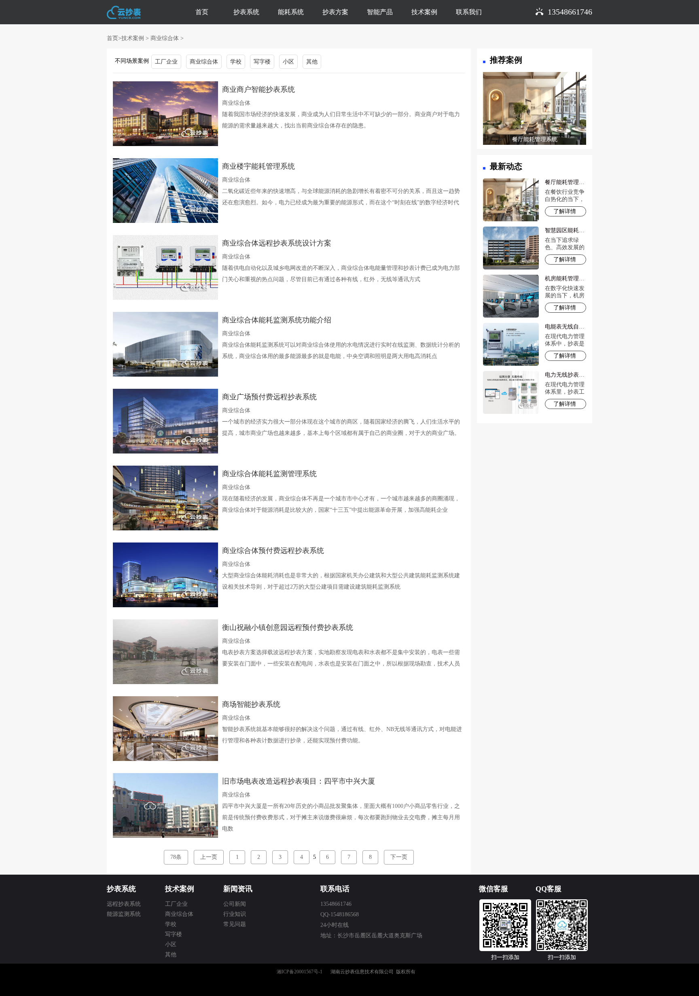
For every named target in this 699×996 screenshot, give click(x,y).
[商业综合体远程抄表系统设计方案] (165, 267)
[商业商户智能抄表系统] (165, 113)
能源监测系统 (124, 914)
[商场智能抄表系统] (165, 728)
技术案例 (424, 11)
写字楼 (262, 62)
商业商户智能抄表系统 (258, 89)
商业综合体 (164, 38)
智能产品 (380, 11)
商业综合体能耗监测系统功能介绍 (276, 320)
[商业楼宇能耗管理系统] (165, 190)
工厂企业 (166, 62)
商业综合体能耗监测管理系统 (269, 474)
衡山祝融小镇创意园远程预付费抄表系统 (287, 627)
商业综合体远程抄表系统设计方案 (276, 243)
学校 (235, 62)
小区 (288, 62)
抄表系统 (246, 11)
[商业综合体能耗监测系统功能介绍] (165, 344)
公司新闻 (234, 904)
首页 (201, 11)
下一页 (398, 857)
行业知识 (234, 914)
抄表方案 (335, 11)
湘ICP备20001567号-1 (299, 972)
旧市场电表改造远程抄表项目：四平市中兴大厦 (298, 781)
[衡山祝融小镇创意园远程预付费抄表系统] (165, 651)
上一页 (208, 857)
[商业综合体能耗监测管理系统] (165, 497)
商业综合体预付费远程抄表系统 (273, 551)
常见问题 (234, 924)
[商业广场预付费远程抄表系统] (165, 420)
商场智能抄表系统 (251, 704)
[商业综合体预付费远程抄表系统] (165, 574)
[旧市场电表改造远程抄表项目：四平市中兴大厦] (165, 805)
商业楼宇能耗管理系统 (258, 166)
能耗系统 (291, 11)
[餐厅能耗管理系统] (534, 110)
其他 (312, 62)
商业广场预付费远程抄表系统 (269, 397)
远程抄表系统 (124, 904)
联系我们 (469, 11)
